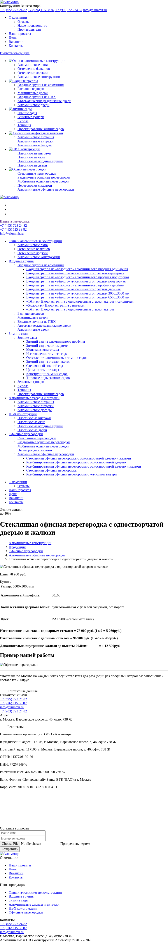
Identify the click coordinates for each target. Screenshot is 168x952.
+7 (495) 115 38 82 (13, 229)
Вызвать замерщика (15, 53)
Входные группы (21, 896)
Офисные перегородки (26, 912)
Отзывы (24, 486)
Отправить (10, 849)
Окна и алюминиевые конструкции (35, 892)
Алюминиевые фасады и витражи (34, 904)
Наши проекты (20, 490)
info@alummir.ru (95, 10)
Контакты (16, 502)
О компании (18, 482)
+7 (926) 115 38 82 (41, 10)
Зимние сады (18, 900)
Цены (13, 494)
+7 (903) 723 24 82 (68, 10)
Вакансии (16, 498)
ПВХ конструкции (23, 908)
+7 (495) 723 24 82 (13, 10)
